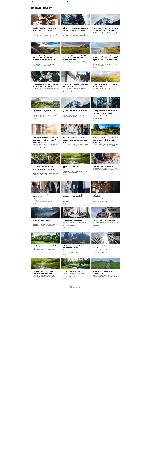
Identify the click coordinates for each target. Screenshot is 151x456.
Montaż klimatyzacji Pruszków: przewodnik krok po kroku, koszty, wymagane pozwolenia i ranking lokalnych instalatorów (105, 111)
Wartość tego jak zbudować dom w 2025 (44, 246)
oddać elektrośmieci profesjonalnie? (103, 166)
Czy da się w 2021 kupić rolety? (72, 271)
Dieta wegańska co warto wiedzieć (72, 220)
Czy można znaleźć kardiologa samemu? (104, 220)
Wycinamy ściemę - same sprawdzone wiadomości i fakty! (51, 2)
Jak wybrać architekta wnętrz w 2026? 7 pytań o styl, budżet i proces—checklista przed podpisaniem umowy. (74, 57)
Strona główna (116, 1)
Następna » (78, 287)
